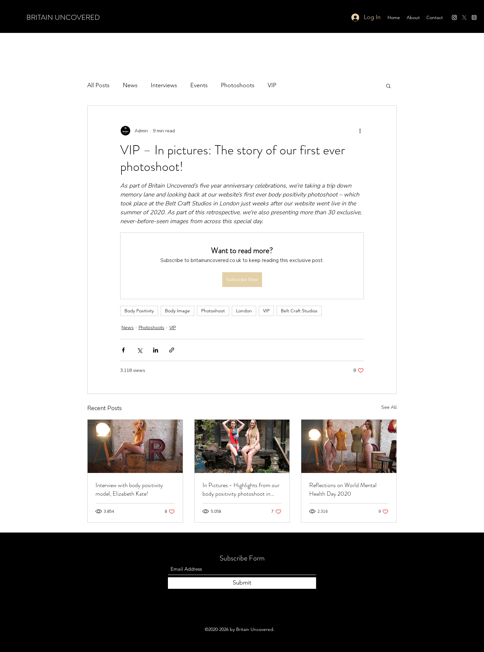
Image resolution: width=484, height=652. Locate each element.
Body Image (177, 311)
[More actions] (360, 131)
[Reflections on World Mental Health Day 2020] (348, 446)
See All (389, 407)
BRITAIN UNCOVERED (63, 17)
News (130, 85)
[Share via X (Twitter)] (139, 350)
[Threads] (474, 17)
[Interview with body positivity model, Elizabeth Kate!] (135, 446)
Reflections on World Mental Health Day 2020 (343, 489)
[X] (464, 17)
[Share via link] (172, 350)
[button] (388, 85)
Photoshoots (238, 85)
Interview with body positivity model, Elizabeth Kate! (129, 489)
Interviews (164, 85)
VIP (272, 85)
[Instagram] (454, 17)
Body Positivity (139, 311)
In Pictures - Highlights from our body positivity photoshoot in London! (241, 489)
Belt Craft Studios (299, 311)
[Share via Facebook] (123, 350)
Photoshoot (213, 311)
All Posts (98, 85)
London (244, 311)
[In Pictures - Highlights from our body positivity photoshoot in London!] (242, 446)
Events (199, 85)
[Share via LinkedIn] (155, 350)
